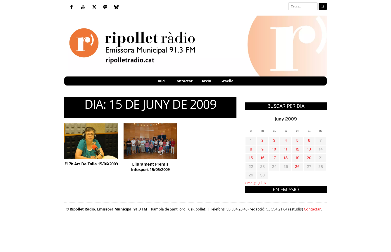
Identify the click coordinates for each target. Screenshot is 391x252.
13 (309, 149)
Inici (161, 81)
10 (274, 149)
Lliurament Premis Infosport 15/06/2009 (150, 166)
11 (285, 149)
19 (297, 158)
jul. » (262, 183)
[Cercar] (323, 6)
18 (286, 158)
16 (263, 158)
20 (309, 158)
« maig (250, 183)
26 (297, 166)
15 (251, 158)
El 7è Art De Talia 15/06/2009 (91, 163)
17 (274, 158)
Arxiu (206, 81)
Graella (227, 81)
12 (297, 149)
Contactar (183, 81)
